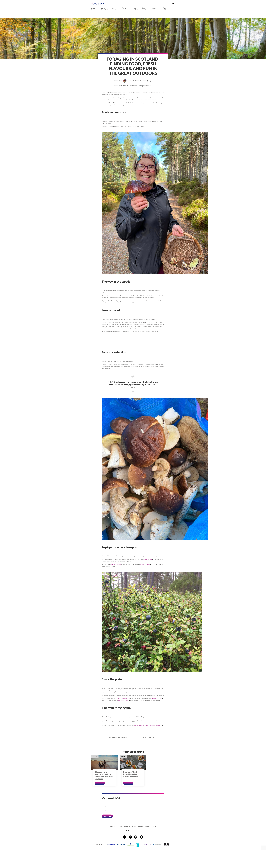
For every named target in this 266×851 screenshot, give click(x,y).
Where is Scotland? (135, 831)
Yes (106, 802)
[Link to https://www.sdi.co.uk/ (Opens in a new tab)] (121, 844)
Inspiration (109, 16)
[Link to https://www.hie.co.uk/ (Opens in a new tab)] (130, 844)
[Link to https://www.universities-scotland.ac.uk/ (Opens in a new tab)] (138, 844)
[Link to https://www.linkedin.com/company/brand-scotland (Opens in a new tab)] (141, 837)
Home (102, 16)
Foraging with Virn (147, 559)
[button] (94, 9)
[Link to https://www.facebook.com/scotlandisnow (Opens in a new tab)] (130, 837)
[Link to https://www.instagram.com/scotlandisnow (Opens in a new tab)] (124, 837)
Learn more (99, 783)
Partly (106, 806)
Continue (107, 816)
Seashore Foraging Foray (124, 698)
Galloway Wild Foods (157, 698)
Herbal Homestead (116, 564)
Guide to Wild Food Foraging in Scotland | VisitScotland (147, 725)
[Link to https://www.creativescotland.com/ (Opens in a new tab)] (166, 844)
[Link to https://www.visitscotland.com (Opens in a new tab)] (147, 844)
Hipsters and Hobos (145, 564)
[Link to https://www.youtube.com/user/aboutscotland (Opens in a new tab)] (135, 837)
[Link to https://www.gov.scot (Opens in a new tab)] (157, 844)
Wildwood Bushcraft (123, 700)
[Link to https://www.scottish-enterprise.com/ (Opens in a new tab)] (111, 844)
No (106, 810)
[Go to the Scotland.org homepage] (97, 3)
